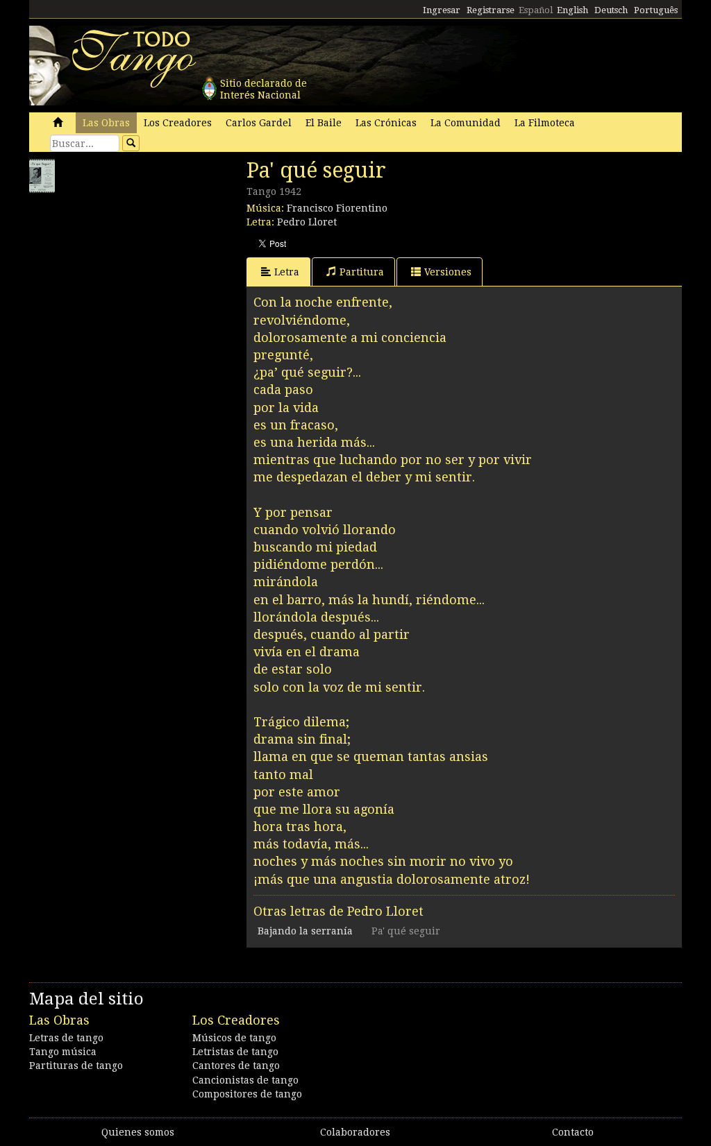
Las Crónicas (386, 122)
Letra (286, 271)
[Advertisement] (133, 286)
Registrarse (491, 10)
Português (656, 10)
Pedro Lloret (307, 222)
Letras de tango (66, 1037)
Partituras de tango (76, 1065)
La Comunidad (465, 122)
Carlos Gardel (259, 122)
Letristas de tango (235, 1051)
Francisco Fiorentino (337, 208)
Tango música (63, 1051)
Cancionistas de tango (245, 1080)
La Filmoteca (545, 122)
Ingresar (441, 10)
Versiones (447, 271)
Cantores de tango (236, 1065)
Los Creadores (178, 122)
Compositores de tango (247, 1094)
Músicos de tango (234, 1037)
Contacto (573, 1132)
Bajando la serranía (305, 931)
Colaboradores (355, 1132)
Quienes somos (137, 1132)
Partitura (362, 271)
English (572, 10)
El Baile (324, 122)
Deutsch (611, 10)
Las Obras (106, 122)
